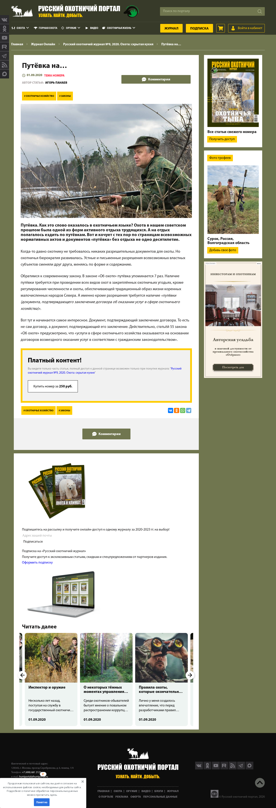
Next (190, 675)
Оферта (135, 796)
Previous (22, 675)
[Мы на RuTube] (4, 46)
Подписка (199, 28)
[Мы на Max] (249, 768)
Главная (103, 791)
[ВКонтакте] (170, 410)
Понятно (41, 802)
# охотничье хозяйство (39, 96)
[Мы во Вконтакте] (4, 19)
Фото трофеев (220, 158)
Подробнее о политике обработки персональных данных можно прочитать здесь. (42, 792)
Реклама (121, 796)
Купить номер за (52, 386)
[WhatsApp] (182, 410)
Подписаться (33, 541)
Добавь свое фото (222, 250)
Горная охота (48, 28)
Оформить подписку (37, 562)
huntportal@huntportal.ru (33, 776)
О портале (106, 796)
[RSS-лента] (4, 64)
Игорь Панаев (56, 83)
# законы (65, 96)
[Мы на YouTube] (4, 37)
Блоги (158, 791)
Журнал (171, 28)
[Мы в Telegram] (4, 55)
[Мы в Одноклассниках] (4, 28)
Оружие (71, 28)
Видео (94, 28)
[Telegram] (188, 410)
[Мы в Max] (4, 73)
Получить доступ (222, 139)
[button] (42, 789)
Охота (21, 28)
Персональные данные (160, 796)
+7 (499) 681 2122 (31, 772)
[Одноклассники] (176, 410)
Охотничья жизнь (119, 28)
